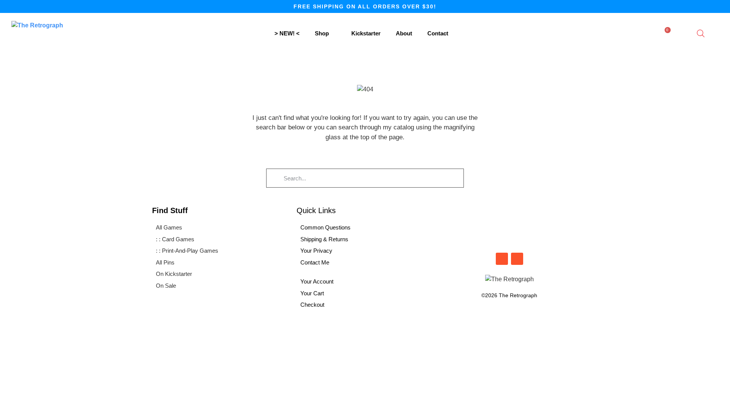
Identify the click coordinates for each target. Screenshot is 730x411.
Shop (322, 33)
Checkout (312, 304)
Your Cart (312, 293)
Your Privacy (316, 250)
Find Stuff (170, 210)
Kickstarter (366, 33)
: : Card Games (175, 239)
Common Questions (325, 227)
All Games (169, 227)
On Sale (166, 285)
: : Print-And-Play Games (187, 250)
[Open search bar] (701, 33)
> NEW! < (287, 33)
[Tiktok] (517, 259)
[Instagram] (502, 259)
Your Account (316, 281)
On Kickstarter (174, 274)
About (404, 33)
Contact (437, 33)
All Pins (165, 262)
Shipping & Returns (324, 239)
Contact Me (314, 262)
